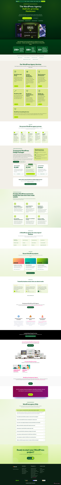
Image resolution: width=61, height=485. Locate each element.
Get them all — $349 (30, 345)
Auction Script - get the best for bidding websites (25, 370)
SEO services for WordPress (30, 305)
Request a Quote (22, 161)
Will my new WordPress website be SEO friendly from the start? (26, 425)
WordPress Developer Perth (34, 470)
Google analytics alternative (34, 476)
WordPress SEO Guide (33, 469)
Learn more (16, 104)
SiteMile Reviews (24, 473)
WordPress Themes (24, 468)
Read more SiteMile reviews (30, 295)
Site (17, 1)
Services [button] (28, 1)
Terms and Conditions (42, 469)
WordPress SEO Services (33, 468)
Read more (30, 383)
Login (39, 1)
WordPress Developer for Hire (34, 473)
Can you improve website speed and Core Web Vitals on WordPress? (26, 434)
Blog (34, 1)
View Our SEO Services (30, 307)
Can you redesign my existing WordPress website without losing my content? (28, 410)
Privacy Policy (41, 470)
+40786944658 (34, 477)
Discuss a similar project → (17, 269)
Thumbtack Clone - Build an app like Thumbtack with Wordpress (16, 370)
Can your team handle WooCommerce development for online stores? (27, 419)
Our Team (41, 468)
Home (25, 1)
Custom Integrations (24, 472)
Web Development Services (25, 471)
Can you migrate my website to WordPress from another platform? (26, 437)
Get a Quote (43, 1)
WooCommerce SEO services (38, 305)
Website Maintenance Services (34, 475)
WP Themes (32, 1)
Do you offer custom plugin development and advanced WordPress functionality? (28, 422)
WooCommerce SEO (33, 472)
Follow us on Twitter (33, 474)
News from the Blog (24, 470)
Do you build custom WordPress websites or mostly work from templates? (27, 416)
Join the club (30, 394)
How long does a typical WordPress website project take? (25, 428)
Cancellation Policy (42, 471)
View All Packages (16, 161)
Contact (37, 1)
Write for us (41, 472)
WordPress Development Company (35, 471)
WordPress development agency (41, 379)
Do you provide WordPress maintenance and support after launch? (26, 431)
